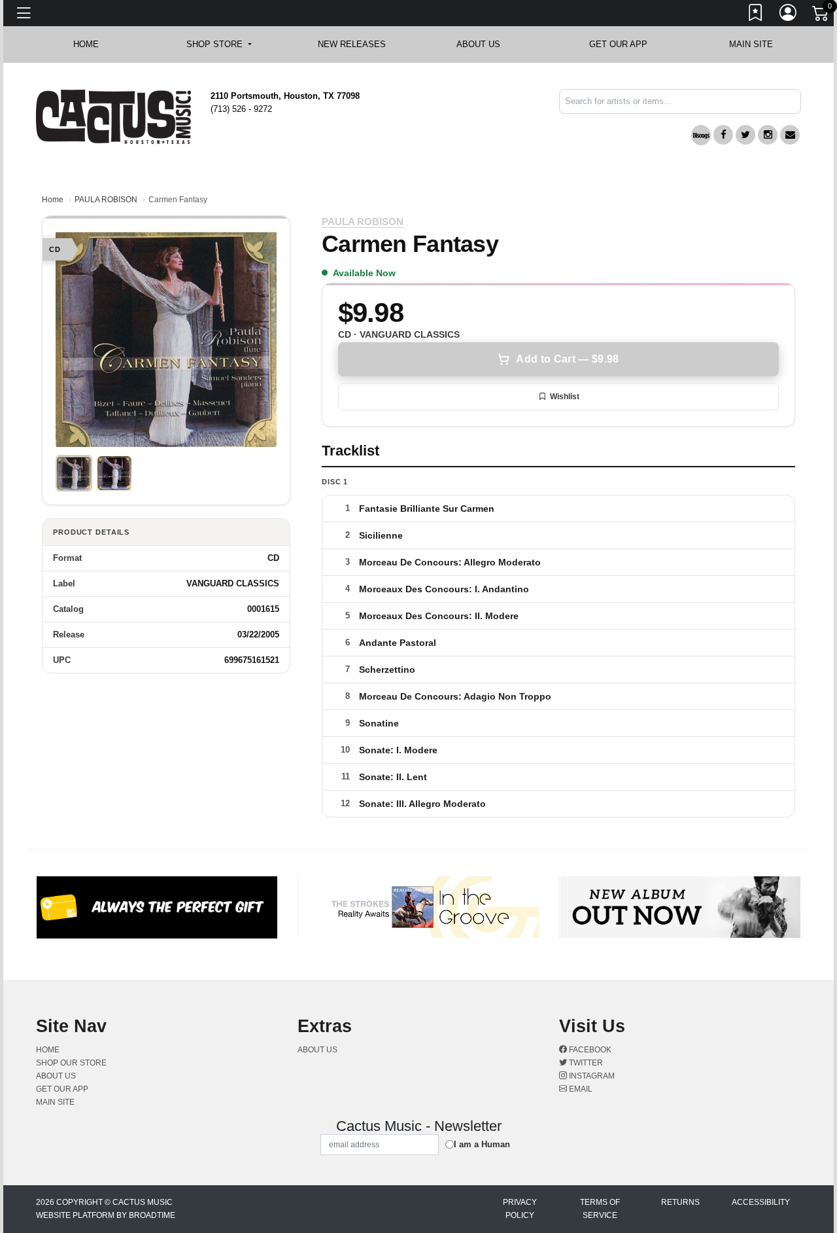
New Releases (352, 44)
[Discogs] (701, 135)
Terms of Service (600, 1209)
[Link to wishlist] (756, 15)
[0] (821, 15)
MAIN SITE (751, 44)
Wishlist (564, 396)
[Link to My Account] (788, 15)
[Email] (790, 135)
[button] (219, 44)
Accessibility (761, 1202)
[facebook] (723, 135)
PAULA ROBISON (106, 199)
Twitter (585, 1062)
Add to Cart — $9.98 (567, 359)
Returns (680, 1202)
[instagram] (768, 135)
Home (52, 199)
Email (579, 1089)
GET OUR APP (618, 44)
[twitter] (745, 135)
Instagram (591, 1076)
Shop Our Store (71, 1062)
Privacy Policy (520, 1209)
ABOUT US (484, 44)
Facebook (589, 1049)
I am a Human (482, 1144)
